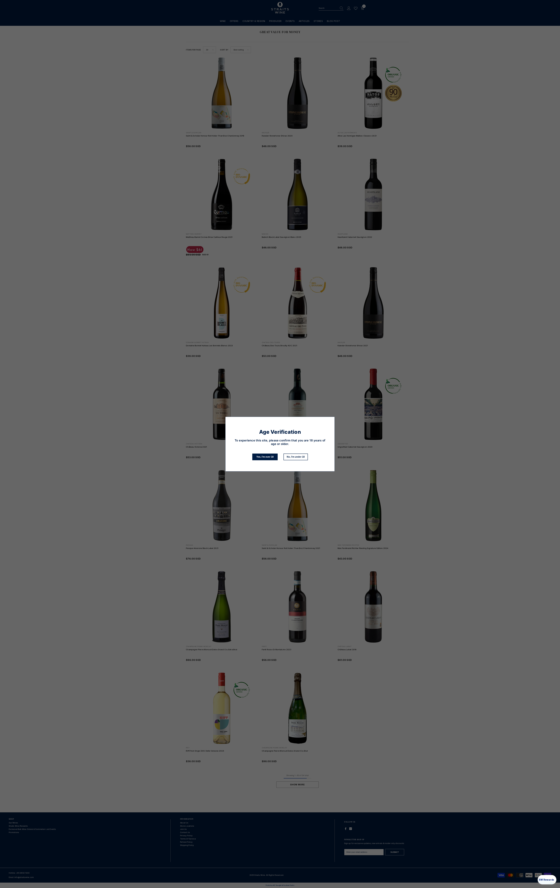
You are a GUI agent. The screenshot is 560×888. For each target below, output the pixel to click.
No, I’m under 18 (296, 457)
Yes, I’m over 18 (265, 457)
